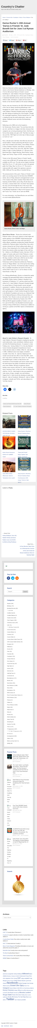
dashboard (6, 1025)
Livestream (9, 675)
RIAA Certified (10, 717)
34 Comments (25, 835)
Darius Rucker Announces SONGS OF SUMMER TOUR (9, 454)
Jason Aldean (13, 988)
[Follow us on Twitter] (12, 578)
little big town (30, 990)
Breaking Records (11, 608)
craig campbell (25, 978)
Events (8, 649)
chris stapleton (6, 978)
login (2, 1025)
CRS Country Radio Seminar (13, 641)
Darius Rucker (27, 403)
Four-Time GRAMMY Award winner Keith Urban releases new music (20, 807)
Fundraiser (27, 35)
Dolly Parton (17, 980)
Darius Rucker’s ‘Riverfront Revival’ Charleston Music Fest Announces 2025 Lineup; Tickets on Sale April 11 (24, 478)
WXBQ (8, 743)
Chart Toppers (10, 620)
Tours (8, 726)
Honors (9, 668)
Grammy (8, 985)
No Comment (15, 37)
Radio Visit (9, 709)
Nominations (10, 690)
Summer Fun (10, 724)
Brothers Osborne (11, 976)
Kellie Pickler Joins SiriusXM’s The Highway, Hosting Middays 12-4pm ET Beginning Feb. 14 (21, 840)
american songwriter (8, 973)
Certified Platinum (11, 615)
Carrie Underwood (20, 976)
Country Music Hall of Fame (13, 639)
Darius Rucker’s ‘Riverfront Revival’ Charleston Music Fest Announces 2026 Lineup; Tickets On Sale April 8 (24, 435)
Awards (9, 603)
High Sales (9, 666)
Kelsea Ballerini (30, 988)
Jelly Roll (19, 988)
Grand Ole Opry (11, 663)
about (11, 1025)
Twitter (10, 999)
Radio (8, 707)
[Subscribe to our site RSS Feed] (17, 578)
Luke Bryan (10, 992)
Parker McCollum (16, 995)
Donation (9, 644)
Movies (8, 680)
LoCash (5, 992)
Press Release (6, 37)
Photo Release (10, 697)
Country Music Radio (8, 939)
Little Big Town (10, 673)
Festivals (9, 653)
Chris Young (14, 978)
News (31, 35)
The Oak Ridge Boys (23, 997)
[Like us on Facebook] (8, 578)
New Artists (9, 683)
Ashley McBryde (18, 974)
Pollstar (9, 702)
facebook (12, 982)
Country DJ (6, 935)
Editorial (9, 646)
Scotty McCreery (13, 997)
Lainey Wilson (18, 990)
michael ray (16, 992)
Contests (9, 634)
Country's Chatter (12, 6)
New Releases (10, 685)
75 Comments (17, 761)
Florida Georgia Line (23, 983)
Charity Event (10, 617)
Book (10, 610)
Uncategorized (10, 736)
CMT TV (5, 932)
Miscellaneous (10, 678)
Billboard (25, 974)
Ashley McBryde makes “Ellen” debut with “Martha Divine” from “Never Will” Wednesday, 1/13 (21, 756)
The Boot (5, 953)
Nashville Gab (6, 950)
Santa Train (9, 719)
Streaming (9, 721)
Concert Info (21, 35)
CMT (8, 625)
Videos (8, 738)
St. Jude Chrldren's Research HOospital (22, 406)
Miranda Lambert (25, 992)
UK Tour (9, 733)
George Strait (10, 658)
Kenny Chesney (8, 990)
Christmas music (11, 622)
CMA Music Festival (13, 627)
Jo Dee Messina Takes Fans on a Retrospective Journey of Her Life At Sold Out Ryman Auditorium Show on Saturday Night (27, 551)
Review (9, 714)
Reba (8, 712)
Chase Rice (29, 976)
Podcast (9, 700)
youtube (23, 999)
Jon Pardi (24, 988)
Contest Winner (10, 632)
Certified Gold (10, 613)
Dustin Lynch (25, 980)
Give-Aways (10, 661)
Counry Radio (10, 637)
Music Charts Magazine (9, 946)
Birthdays (9, 606)
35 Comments (17, 776)
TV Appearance (10, 729)
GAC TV (5, 943)
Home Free (26, 985)
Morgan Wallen (7, 995)
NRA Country (10, 692)
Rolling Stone (25, 994)
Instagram (6, 988)
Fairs (8, 651)
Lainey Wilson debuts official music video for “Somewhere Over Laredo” (9, 476)
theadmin (6, 35)
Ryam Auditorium (7, 406)
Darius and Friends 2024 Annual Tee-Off (12, 403)
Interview (9, 670)
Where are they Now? (12, 741)
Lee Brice (24, 990)
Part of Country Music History (14, 695)
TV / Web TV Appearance (14, 731)
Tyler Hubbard (18, 999)
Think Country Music (8, 955)
